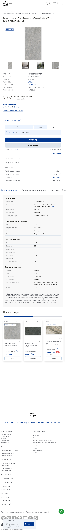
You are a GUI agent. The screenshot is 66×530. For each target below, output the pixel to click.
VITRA (30, 82)
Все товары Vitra (19, 99)
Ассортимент (7, 432)
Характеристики (9, 104)
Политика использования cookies (38, 512)
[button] (61, 66)
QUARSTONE (32, 85)
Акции (35, 452)
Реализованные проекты (8, 464)
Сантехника (4, 447)
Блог (35, 446)
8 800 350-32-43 (12, 422)
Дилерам (5, 493)
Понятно (29, 524)
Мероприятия (37, 450)
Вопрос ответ (7, 501)
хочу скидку (33, 145)
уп (54, 127)
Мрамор (3, 438)
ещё (52, 206)
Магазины (5, 490)
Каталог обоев (5, 442)
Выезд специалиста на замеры (42, 440)
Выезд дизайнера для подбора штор (45, 442)
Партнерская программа (6, 470)
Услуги (36, 435)
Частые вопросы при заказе (13, 111)
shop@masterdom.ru (32, 422)
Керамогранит (5, 436)
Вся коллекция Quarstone (23, 96)
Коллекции (6, 474)
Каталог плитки (6, 434)
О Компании (6, 483)
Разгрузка (36, 438)
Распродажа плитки (7, 453)
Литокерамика (5, 440)
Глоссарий (6, 504)
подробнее (57, 177)
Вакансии (5, 497)
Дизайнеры (6, 459)
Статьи (35, 448)
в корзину (33, 140)
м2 (40, 127)
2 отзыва (17, 107)
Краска (3, 445)
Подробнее (57, 153)
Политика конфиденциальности (13, 512)
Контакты (5, 486)
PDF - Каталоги (7, 478)
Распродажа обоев (7, 455)
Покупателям (39, 432)
